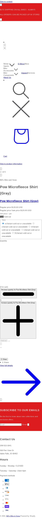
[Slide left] (1, 169)
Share (4, 359)
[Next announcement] (1, 19)
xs (18, 224)
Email (24, 424)
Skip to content (6, 2)
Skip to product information (11, 164)
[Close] (1, 399)
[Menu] (5, 45)
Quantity (3, 241)
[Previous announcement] (1, 5)
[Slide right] (1, 175)
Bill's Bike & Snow (13, 516)
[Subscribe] (28, 424)
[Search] (21, 99)
